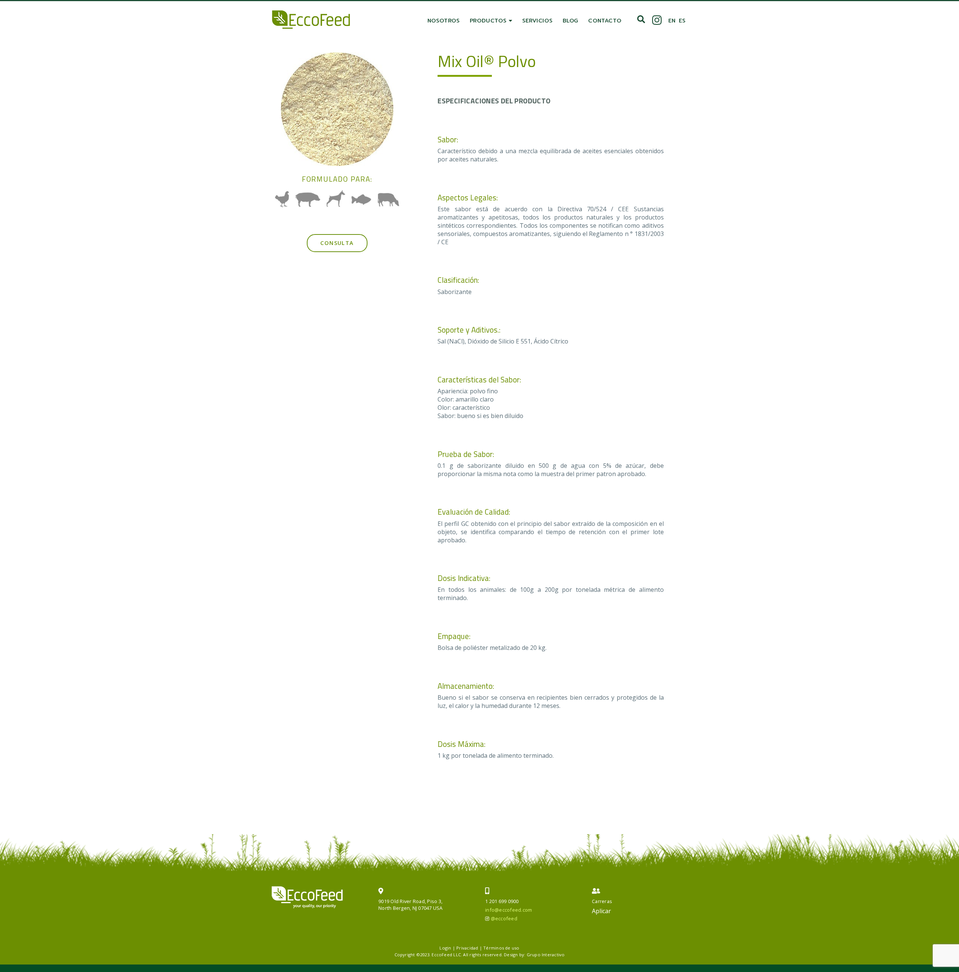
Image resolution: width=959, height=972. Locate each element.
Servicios (537, 20)
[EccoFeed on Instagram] (657, 20)
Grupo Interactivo (546, 954)
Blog (570, 20)
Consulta (337, 242)
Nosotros (443, 20)
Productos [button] (489, 20)
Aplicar (601, 911)
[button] (641, 19)
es (682, 20)
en (671, 20)
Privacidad (467, 948)
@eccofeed (504, 918)
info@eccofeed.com (508, 909)
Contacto (604, 20)
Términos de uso (501, 948)
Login (445, 948)
